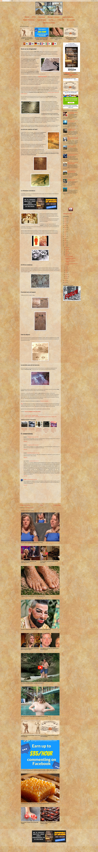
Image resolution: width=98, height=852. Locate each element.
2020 (65, 229)
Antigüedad (30, 416)
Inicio (41, 505)
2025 (65, 220)
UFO (55, 416)
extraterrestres (37, 416)
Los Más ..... (52, 20)
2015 (65, 238)
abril (66, 272)
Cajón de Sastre (41, 20)
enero (66, 278)
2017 (65, 234)
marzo (66, 274)
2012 (65, 244)
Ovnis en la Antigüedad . (44, 401)
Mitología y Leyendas (53, 17)
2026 (65, 218)
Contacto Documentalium (67, 213)
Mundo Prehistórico (28, 20)
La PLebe (25, 479)
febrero (66, 276)
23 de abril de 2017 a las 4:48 (32, 479)
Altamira (25, 416)
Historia (27, 17)
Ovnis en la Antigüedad (69, 256)
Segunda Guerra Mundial (42, 76)
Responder (25, 441)
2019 (65, 231)
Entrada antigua (57, 505)
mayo (66, 270)
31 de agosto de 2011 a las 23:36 (32, 437)
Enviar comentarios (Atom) (28, 507)
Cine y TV (61, 20)
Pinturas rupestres (51, 416)
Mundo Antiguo (43, 416)
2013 (65, 242)
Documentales (71, 20)
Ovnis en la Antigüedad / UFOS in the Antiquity (33, 411)
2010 (65, 280)
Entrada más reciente (25, 505)
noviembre (67, 249)
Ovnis (47, 416)
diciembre (67, 247)
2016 (65, 236)
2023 (65, 223)
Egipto (33, 416)
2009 (65, 282)
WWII (34, 17)
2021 (65, 227)
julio (66, 267)
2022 (65, 225)
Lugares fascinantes (67, 17)
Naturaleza (41, 17)
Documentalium (28, 415)
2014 (65, 240)
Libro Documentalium (49, 23)
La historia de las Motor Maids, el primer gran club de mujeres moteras (73, 138)
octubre (66, 251)
